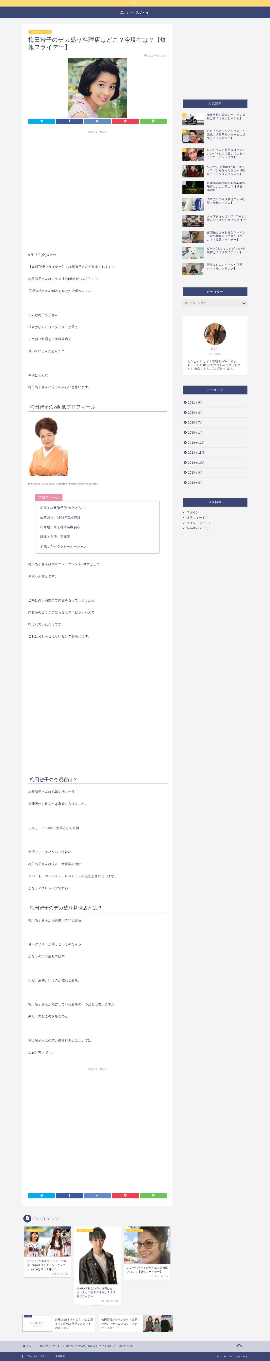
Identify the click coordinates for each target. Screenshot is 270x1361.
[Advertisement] (97, 163)
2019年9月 (195, 472)
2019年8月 (195, 482)
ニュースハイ (135, 12)
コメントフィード (199, 523)
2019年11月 (196, 452)
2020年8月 (195, 412)
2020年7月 (195, 422)
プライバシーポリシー (37, 1356)
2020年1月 (195, 432)
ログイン (192, 512)
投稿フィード (195, 517)
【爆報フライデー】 (40, 32)
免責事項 (60, 1356)
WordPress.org (197, 528)
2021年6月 (195, 402)
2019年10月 (196, 462)
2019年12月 (196, 442)
